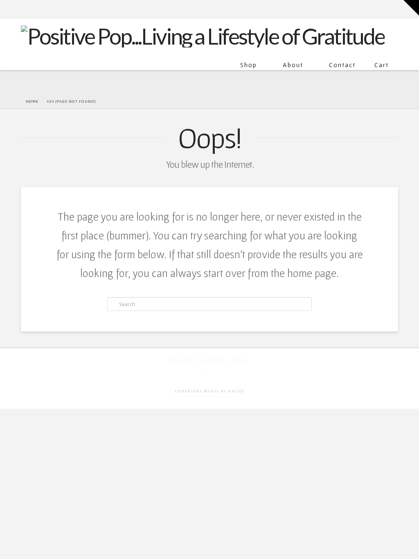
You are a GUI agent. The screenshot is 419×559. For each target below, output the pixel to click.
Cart (381, 64)
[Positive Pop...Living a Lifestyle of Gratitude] (203, 35)
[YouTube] (383, 9)
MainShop (181, 360)
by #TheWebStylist (209, 396)
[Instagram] (394, 9)
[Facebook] (365, 9)
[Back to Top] (408, 548)
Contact (342, 64)
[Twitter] (374, 9)
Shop (248, 64)
